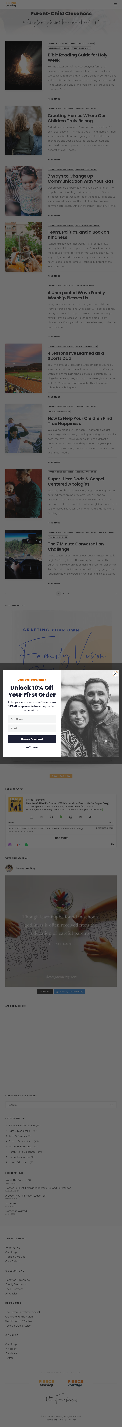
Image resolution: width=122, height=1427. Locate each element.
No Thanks (32, 747)
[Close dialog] (115, 673)
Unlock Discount (32, 739)
